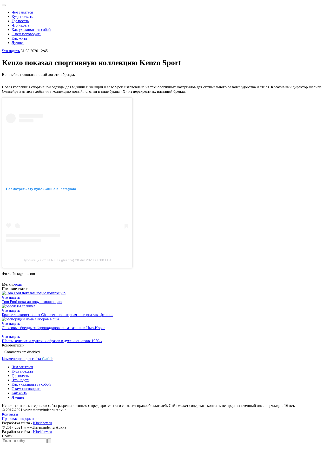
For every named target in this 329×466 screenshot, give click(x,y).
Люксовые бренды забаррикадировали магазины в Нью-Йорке (53, 328)
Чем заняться (22, 12)
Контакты (10, 414)
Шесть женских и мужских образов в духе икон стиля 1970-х (52, 341)
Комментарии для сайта (27, 359)
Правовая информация (20, 419)
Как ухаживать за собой (31, 30)
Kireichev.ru (42, 423)
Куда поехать (22, 16)
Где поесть (20, 21)
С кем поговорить (26, 34)
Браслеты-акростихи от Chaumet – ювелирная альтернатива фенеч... (57, 315)
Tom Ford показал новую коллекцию (32, 302)
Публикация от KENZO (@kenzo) (48, 260)
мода (18, 284)
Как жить (19, 38)
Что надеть (20, 25)
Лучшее (18, 43)
